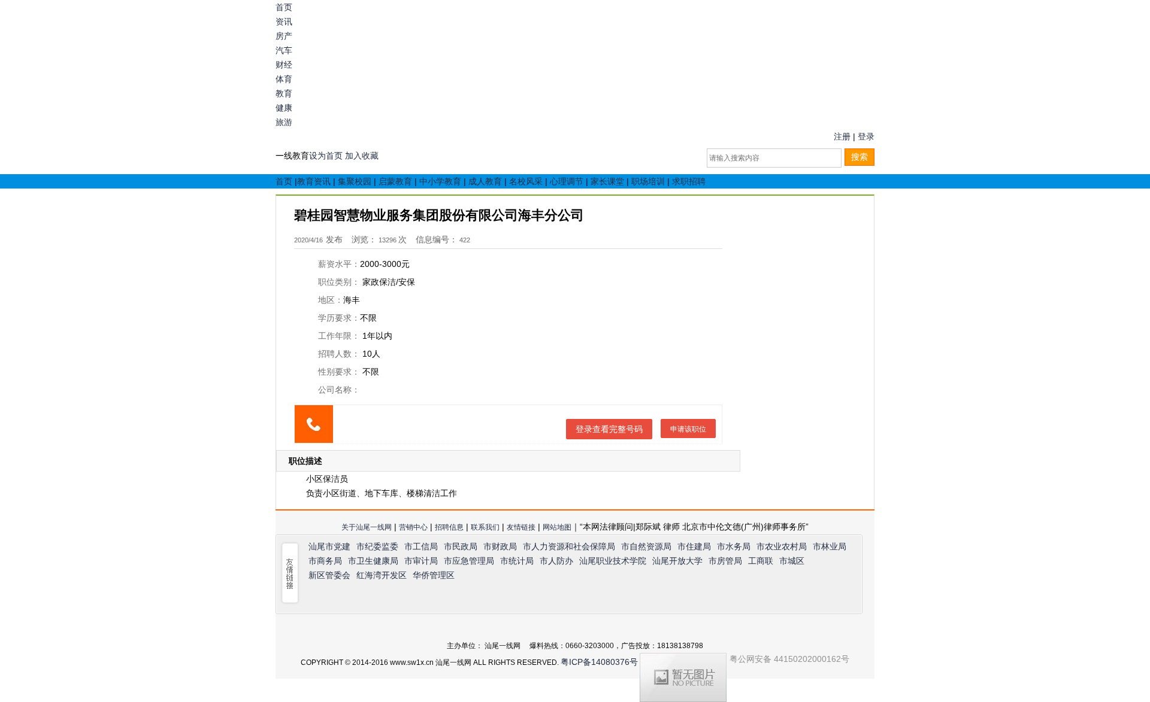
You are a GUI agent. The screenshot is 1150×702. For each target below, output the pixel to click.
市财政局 (500, 546)
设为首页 (326, 155)
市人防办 (556, 561)
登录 (866, 136)
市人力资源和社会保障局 (569, 546)
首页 (284, 7)
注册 (842, 136)
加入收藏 (362, 155)
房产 (284, 36)
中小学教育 (440, 181)
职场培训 (648, 181)
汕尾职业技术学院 (612, 561)
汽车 (284, 50)
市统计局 (517, 561)
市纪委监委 (377, 546)
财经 (284, 64)
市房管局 (725, 561)
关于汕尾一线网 (366, 527)
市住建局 (694, 546)
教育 (284, 93)
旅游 (284, 122)
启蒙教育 (395, 181)
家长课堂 (607, 181)
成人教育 (485, 181)
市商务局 (325, 561)
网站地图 (557, 527)
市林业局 (829, 546)
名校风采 (526, 181)
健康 (284, 108)
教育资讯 (314, 181)
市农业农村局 (781, 546)
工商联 (760, 561)
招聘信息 (449, 527)
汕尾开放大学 (677, 561)
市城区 (791, 561)
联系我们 (485, 527)
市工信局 (421, 546)
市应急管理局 (469, 561)
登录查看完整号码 (609, 429)
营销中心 (413, 527)
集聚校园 (354, 181)
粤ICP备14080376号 (599, 662)
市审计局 (421, 561)
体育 (284, 79)
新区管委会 (329, 575)
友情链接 (521, 527)
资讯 (284, 21)
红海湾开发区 (381, 575)
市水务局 (733, 546)
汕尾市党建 (329, 546)
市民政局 (460, 546)
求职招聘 (689, 181)
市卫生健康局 (373, 561)
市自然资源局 (646, 546)
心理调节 (566, 181)
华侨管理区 (434, 575)
